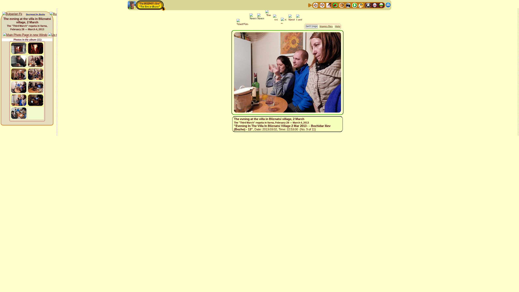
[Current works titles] (341, 5)
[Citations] (335, 5)
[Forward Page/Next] (322, 5)
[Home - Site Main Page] (368, 5)
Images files (326, 26)
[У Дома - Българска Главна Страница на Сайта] (381, 5)
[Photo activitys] (348, 5)
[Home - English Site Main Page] (374, 5)
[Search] (361, 5)
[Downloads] (354, 5)
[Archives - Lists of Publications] (328, 5)
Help (337, 26)
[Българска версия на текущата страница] (12, 14)
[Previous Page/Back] (315, 5)
